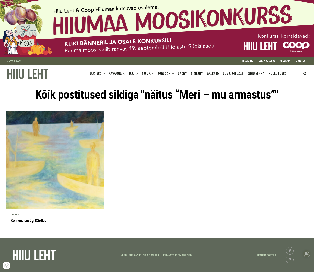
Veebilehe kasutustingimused (140, 255)
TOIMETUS (299, 60)
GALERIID (213, 73)
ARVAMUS (115, 73)
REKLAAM (285, 60)
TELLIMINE (247, 60)
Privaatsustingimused (177, 255)
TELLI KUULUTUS (266, 60)
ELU (131, 73)
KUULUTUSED (277, 73)
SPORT (182, 73)
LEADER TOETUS (266, 255)
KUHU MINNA (255, 73)
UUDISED (95, 73)
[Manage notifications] (306, 253)
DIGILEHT (197, 73)
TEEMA (146, 73)
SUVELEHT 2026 (233, 73)
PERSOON (164, 73)
